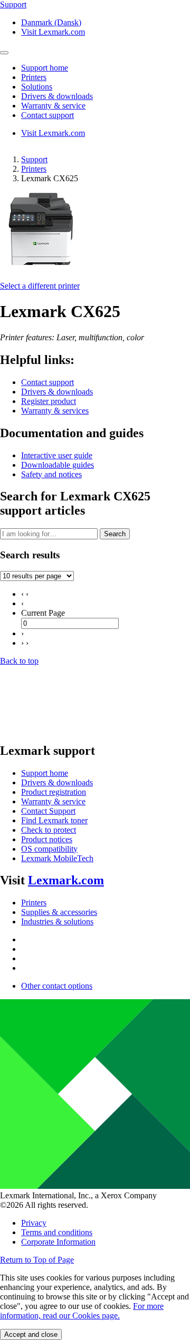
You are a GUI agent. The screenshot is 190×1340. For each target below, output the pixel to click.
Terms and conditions (56, 1232)
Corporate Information (58, 1241)
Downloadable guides (57, 464)
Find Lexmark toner (54, 820)
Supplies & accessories (59, 912)
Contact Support (48, 810)
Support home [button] (44, 67)
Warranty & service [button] (53, 105)
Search (115, 534)
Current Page (43, 612)
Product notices (46, 839)
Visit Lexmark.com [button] (53, 31)
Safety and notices (51, 474)
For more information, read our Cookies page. (82, 1311)
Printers (33, 168)
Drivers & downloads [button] (57, 96)
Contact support (47, 382)
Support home (44, 772)
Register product (48, 401)
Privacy (33, 1222)
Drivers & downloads (57, 391)
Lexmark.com (66, 880)
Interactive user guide (56, 455)
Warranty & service (53, 801)
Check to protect (48, 829)
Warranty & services (55, 410)
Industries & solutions (57, 921)
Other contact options (56, 985)
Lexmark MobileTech (57, 858)
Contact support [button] (47, 115)
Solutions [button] (36, 86)
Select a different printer (40, 285)
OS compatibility (49, 848)
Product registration (53, 791)
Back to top (19, 660)
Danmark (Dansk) (51, 22)
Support (34, 159)
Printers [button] (33, 77)
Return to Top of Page (37, 1259)
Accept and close (31, 1334)
